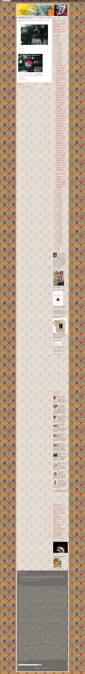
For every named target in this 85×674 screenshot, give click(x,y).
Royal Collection (63, 636)
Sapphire (42, 637)
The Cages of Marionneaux (29, 641)
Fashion (46, 601)
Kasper (59, 612)
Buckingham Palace (27, 591)
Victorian (34, 643)
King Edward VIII (54, 613)
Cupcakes (30, 595)
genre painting (44, 651)
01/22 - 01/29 (58, 241)
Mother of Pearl (64, 618)
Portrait (39, 628)
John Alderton (31, 612)
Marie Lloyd (24, 617)
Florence (19, 602)
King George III (62, 613)
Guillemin (23, 608)
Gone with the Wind (28, 607)
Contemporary (24, 594)
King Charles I (28, 613)
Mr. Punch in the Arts (39, 620)
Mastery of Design (50, 617)
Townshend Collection (23, 642)
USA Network (52, 642)
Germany (52, 605)
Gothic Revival (35, 607)
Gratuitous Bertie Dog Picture (46, 607)
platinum (24, 657)
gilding (50, 651)
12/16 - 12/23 (58, 45)
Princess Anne (36, 630)
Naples (40, 621)
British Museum (56, 590)
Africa (35, 586)
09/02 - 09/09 (58, 192)
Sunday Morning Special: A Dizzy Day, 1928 (60, 179)
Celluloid (25, 592)
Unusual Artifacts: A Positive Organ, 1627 (60, 177)
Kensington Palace (21, 613)
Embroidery (49, 600)
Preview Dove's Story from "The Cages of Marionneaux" (59, 29)
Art (58, 587)
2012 (55, 41)
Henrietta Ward (47, 608)
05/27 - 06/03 (58, 213)
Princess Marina (57, 630)
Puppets (62, 632)
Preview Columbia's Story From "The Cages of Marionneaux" (60, 32)
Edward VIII (49, 599)
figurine (50, 649)
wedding (24, 660)
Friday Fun (26, 603)
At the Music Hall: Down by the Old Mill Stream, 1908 (60, 73)
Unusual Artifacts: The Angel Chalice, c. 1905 (60, 109)
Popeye (28, 628)
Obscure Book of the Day (60, 622)
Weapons (60, 643)
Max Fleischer (64, 617)
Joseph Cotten (44, 612)
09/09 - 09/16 (58, 190)
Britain (45, 590)
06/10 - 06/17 (58, 210)
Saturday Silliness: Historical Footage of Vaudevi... (60, 71)
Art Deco (62, 587)
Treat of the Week (44, 642)
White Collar (39, 644)
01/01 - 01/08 (58, 245)
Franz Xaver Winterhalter (42, 602)
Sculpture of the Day (22, 638)
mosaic (64, 654)
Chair (34, 592)
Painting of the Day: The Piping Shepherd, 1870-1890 (60, 184)
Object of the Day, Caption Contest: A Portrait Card (61, 472)
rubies (31, 659)
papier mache (40, 656)
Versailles (64, 642)
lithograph (59, 653)
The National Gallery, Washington (59, 532)
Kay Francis (64, 612)
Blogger (49, 667)
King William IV (62, 614)
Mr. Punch (30, 620)
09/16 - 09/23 (58, 189)
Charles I (44, 592)
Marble (55, 616)
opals (23, 656)
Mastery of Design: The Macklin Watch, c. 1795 (61, 66)
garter (38, 651)
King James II (45, 614)
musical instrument (33, 655)
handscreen (36, 652)
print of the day (49, 657)
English (21, 601)
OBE (44, 622)
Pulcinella (57, 631)
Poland (19, 628)
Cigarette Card (21, 593)
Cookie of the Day (32, 594)
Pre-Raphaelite (57, 628)
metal (43, 654)
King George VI (37, 614)
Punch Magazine (22, 632)
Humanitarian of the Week (50, 609)
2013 (55, 39)
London (52, 615)
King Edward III (39, 613)
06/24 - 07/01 (58, 207)
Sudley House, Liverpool (57, 510)
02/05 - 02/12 (58, 238)
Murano (24, 621)
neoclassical (45, 655)
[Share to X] (38, 73)
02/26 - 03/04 (58, 233)
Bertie (29, 590)
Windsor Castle (60, 644)
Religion (34, 636)
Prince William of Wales (28, 630)
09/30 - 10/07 (58, 62)
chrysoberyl (64, 647)
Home (34, 84)
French (62, 602)
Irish (31, 611)
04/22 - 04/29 (58, 221)
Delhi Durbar (59, 595)
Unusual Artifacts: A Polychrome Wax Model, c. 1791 (61, 138)
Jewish (63, 611)
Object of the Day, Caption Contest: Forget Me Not (62, 463)
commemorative (25, 648)
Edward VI (37, 599)
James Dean (45, 611)
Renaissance (40, 636)
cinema (29, 75)
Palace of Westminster (56, 624)
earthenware (62, 648)
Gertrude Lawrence (59, 605)
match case (25, 654)
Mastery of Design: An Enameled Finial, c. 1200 (60, 136)
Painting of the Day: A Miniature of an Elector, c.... (61, 165)
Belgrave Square (20, 590)
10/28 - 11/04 (57, 56)
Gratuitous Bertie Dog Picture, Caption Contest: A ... (60, 100)
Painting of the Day (22, 624)
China (53, 592)
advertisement (32, 646)
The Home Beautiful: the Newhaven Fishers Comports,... (59, 105)
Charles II (48, 592)
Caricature (58, 591)
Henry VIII (52, 608)
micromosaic (48, 654)
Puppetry (57, 632)
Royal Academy (55, 636)
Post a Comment (23, 79)
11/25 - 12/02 (57, 50)
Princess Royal (36, 631)
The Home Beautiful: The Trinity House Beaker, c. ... (61, 131)
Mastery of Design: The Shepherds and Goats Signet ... (61, 170)
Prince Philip (63, 629)
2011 (55, 247)
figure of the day (43, 649)
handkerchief (31, 652)
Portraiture (46, 628)
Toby (66, 641)
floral (63, 649)
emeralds (20, 649)
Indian (24, 611)
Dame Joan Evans (36, 595)
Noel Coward (33, 622)
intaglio (59, 652)
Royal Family (23, 637)
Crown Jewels (62, 594)
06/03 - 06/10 (58, 212)
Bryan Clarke (20, 591)
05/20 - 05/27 (58, 215)
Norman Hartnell (39, 622)
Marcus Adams (61, 616)
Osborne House (56, 623)
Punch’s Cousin (49, 632)
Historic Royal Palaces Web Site (59, 513)
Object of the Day (49, 622)
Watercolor (54, 643)
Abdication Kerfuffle (21, 586)
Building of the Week (37, 591)
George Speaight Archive (25, 605)
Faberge (40, 601)
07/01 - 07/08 (58, 206)
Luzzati (38, 616)
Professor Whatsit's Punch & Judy (59, 508)
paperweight (33, 656)
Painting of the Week (48, 624)
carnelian (37, 647)
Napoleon (44, 621)
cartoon (42, 647)
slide (50, 659)
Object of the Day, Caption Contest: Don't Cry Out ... (60, 150)
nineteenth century (57, 655)
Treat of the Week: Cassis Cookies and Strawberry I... (60, 158)
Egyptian (27, 600)
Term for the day (49, 640)
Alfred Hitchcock (40, 586)
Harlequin (41, 608)
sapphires (41, 659)
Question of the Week (54, 635)
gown (59, 651)
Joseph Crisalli (61, 253)
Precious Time (64, 628)
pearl (50, 656)
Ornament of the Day (43, 623)
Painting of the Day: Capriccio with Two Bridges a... (60, 68)
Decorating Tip (44, 595)
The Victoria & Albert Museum (58, 529)
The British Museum (57, 517)
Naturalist (58, 621)
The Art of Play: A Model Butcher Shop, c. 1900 (59, 160)
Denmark (64, 595)
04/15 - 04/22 (58, 222)
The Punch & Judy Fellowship (58, 509)
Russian (37, 637)
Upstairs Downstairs (58, 642)
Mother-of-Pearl (23, 620)
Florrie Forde (25, 602)
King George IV (21, 614)
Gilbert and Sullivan (36, 606)
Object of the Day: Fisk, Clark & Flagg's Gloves (61, 98)
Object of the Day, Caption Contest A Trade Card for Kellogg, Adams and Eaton (62, 445)
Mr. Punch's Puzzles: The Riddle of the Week (59, 90)
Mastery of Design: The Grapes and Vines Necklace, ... (61, 118)
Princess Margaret (49, 630)
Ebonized (32, 599)
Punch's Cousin (40, 632)
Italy (40, 611)
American (53, 586)
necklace (39, 655)
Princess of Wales (51, 631)
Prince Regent (20, 630)
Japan (54, 611)
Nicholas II (28, 622)
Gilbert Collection (28, 606)
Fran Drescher (30, 602)
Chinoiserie (63, 592)
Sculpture (62, 637)
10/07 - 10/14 (58, 60)
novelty (64, 655)
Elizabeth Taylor (42, 600)
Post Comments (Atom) (27, 86)
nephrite (50, 655)
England (65, 600)
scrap (46, 659)
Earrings (24, 599)
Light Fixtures (32, 615)
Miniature (38, 618)
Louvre (28, 616)
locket (64, 653)
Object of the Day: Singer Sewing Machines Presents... (61, 116)
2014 (55, 38)
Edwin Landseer (21, 600)
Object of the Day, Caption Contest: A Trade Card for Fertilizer (62, 481)
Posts (56, 342)
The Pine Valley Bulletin (57, 535)
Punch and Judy (30, 632)
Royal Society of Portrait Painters (59, 512)
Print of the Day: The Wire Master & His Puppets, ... (60, 95)
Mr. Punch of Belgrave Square (53, 620)
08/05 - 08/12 (58, 198)
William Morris (53, 644)
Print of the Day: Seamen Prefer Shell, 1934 (59, 126)
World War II (24, 646)
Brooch (62, 590)
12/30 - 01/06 (58, 42)
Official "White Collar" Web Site (58, 538)
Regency (30, 636)
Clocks (38, 593)
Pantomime (64, 624)
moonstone (59, 654)
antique (44, 646)
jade (23, 653)
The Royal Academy (57, 525)
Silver (34, 638)
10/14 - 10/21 (58, 59)
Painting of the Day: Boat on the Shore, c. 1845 (61, 121)
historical (46, 652)
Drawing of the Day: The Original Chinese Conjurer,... (60, 123)
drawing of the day (54, 648)
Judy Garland (54, 612)
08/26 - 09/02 (58, 193)
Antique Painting (36, 587)
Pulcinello (62, 631)
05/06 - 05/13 (58, 218)
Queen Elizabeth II (63, 633)
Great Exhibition (58, 607)
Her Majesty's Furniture (60, 608)
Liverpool (37, 615)
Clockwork (44, 593)
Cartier (64, 591)
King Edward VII (46, 613)
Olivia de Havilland (21, 623)
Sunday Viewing (33, 640)
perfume (64, 656)
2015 (55, 36)
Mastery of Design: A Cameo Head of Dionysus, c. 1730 (60, 153)
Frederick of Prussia (57, 602)
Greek (64, 607)
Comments (57, 344)
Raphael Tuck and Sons (63, 635)
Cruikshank (20, 595)
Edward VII (42, 599)
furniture (24, 651)
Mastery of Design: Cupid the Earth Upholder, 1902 (60, 103)
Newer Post (21, 84)
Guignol (19, 608)
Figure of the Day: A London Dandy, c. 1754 (60, 141)
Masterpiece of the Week (40, 617)
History (19, 609)
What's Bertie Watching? (26, 644)
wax (20, 660)
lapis (46, 653)
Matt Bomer (59, 617)
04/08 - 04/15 (58, 224)
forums (20, 651)
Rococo (45, 636)
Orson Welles (51, 623)
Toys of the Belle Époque (33, 642)
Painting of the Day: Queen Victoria (36, 624)
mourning (19, 655)
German (45, 605)
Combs (49, 593)
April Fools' (43, 587)
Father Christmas (54, 601)
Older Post (48, 84)
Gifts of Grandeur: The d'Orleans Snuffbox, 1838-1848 (60, 174)
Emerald (54, 600)
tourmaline (60, 659)
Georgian (40, 605)
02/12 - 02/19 (58, 236)
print (42, 657)
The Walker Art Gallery (57, 531)
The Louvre (55, 520)
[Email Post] (34, 73)
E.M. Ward (19, 599)
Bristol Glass (41, 590)
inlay (55, 652)
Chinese (57, 592)
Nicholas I (24, 622)
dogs (43, 648)
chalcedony (48, 647)
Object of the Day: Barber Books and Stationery (59, 133)
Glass (49, 606)
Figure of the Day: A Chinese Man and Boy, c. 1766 (60, 155)
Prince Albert (29, 629)
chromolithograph (55, 647)
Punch (66, 631)
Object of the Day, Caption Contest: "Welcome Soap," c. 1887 (61, 425)
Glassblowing (54, 606)
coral (32, 648)
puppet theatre (57, 657)
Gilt (40, 606)
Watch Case (47, 643)
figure (36, 649)
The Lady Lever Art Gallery (58, 519)
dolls (47, 648)
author (35, 577)
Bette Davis (34, 590)
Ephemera (34, 601)
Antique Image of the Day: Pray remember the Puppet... (61, 85)
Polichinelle (24, 628)
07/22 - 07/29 (58, 201)
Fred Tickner (50, 602)
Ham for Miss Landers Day (30, 608)
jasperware (33, 653)
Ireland (28, 611)
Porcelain (34, 628)
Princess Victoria (43, 631)
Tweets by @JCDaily (57, 351)
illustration (51, 652)
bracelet (19, 647)
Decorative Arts (52, 595)
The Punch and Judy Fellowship (57, 641)
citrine (19, 648)
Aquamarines (49, 587)
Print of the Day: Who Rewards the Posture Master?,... (60, 143)
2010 (55, 249)
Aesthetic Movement (29, 586)
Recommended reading (23, 636)
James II (50, 611)
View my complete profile (57, 267)
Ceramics (29, 592)
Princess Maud (29, 631)
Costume (49, 594)
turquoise (65, 659)
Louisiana (23, 616)
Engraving (28, 601)
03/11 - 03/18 (57, 230)
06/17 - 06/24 (58, 209)
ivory (19, 653)
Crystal (25, 595)
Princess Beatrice (42, 630)
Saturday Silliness (36, 75)
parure (46, 656)
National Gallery (51, 621)
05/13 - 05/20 (58, 216)
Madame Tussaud (43, 616)
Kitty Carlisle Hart (21, 615)
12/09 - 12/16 (58, 47)
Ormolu (35, 623)
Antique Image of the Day (25, 587)
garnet (29, 651)
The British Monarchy (57, 516)
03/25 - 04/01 (58, 227)
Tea (43, 640)
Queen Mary (38, 635)
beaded (63, 646)
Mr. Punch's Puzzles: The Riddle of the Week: (62, 397)
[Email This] (36, 73)
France (35, 602)
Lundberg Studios (32, 616)
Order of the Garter (29, 623)
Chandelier (39, 592)
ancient (38, 646)
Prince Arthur (45, 629)
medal (29, 654)
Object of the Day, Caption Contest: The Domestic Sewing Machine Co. (62, 435)
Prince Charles (51, 629)
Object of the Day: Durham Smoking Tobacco (60, 187)
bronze (24, 647)
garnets (33, 651)
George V (34, 605)
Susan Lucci (39, 640)
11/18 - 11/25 (57, 51)
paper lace (27, 656)
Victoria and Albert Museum (24, 643)
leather (50, 653)
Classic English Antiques (30, 593)
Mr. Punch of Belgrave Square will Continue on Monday (60, 182)
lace (36, 653)
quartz (64, 657)
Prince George (57, 629)
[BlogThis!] (37, 73)
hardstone (41, 652)
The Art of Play (57, 640)
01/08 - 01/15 (58, 244)
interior (64, 652)
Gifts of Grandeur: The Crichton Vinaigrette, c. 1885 (61, 113)
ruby (36, 659)
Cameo (44, 591)
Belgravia (25, 590)
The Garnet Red (36, 641)
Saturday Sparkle (50, 637)
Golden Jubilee (20, 607)
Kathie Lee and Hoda (57, 536)
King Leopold (51, 614)
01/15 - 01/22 (58, 242)
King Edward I (33, 613)
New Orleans (64, 621)
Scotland (57, 637)
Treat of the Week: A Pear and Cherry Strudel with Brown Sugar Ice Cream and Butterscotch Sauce (62, 407)
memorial (38, 654)
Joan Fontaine (25, 612)
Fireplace (60, 601)
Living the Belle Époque (45, 615)
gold (54, 651)
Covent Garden (55, 594)
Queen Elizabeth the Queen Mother (27, 635)
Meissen (24, 618)
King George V (29, 614)
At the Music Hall (24, 75)
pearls (53, 656)
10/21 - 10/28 (58, 57)
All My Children (46, 586)
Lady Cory (27, 615)
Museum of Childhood (30, 621)
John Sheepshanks (38, 612)
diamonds (37, 648)
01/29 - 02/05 (58, 239)
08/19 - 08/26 (58, 195)
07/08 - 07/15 (58, 204)
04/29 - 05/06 (58, 219)
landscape (41, 653)
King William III (56, 614)
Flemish (64, 601)
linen (54, 653)
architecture (52, 646)
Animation (65, 586)
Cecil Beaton (20, 592)
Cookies (38, 594)
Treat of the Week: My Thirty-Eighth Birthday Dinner (62, 454)
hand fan (24, 652)
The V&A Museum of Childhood (59, 528)
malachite (19, 654)
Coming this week (55, 593)
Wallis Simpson (41, 643)
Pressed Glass (22, 629)
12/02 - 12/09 (58, 48)
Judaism (50, 612)
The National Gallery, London (58, 524)
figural (32, 649)
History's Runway (32, 609)
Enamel (59, 600)
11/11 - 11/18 (57, 53)
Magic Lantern (50, 616)
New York (19, 622)
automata (58, 646)
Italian (35, 611)
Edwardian (63, 599)
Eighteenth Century (34, 600)
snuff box (54, 659)
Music (36, 621)
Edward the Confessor (56, 599)
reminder (20, 659)
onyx (19, 656)
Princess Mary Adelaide (22, 631)
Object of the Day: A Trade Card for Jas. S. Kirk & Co (61, 168)
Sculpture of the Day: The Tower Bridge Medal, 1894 (60, 78)
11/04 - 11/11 (57, 54)
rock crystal (26, 659)
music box (27, 655)
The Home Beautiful (45, 641)
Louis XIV (57, 615)
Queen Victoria (45, 635)
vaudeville (41, 75)
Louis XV (61, 615)
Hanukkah (37, 608)
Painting (62, 623)
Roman (49, 636)
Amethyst (59, 586)
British (50, 590)
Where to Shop (33, 644)
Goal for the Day (61, 606)
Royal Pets (31, 637)
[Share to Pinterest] (40, 73)
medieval (33, 654)
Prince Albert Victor (38, 629)
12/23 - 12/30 (58, 44)
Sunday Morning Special (22, 640)
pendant (58, 656)
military (54, 654)
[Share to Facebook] (39, 73)
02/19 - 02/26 (58, 235)
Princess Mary (63, 630)
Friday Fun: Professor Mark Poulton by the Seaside (60, 88)
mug (23, 655)
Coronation (43, 594)
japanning (27, 653)
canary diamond (31, 647)
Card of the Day (50, 591)
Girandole (45, 606)
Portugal (51, 628)
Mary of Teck (30, 617)
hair (63, 651)
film (31, 75)
